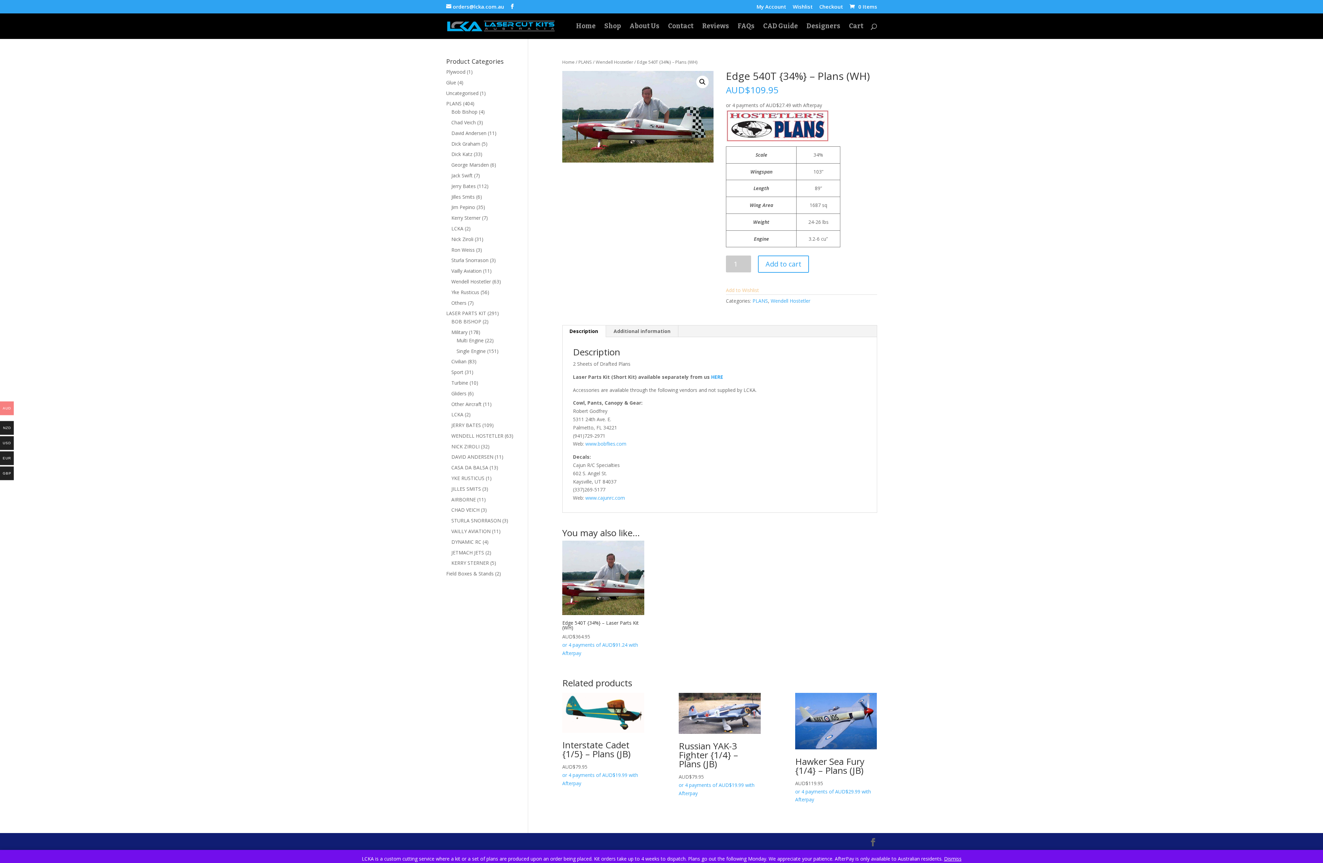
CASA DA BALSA (469, 467)
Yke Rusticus (465, 292)
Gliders (458, 393)
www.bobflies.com (605, 443)
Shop (612, 27)
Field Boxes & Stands (470, 573)
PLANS (585, 62)
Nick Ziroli (462, 239)
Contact (681, 27)
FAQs (746, 27)
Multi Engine (470, 340)
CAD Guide (780, 27)
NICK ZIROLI (465, 446)
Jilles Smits (463, 197)
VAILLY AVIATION (471, 531)
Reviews (715, 27)
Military (459, 332)
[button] (702, 82)
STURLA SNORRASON (476, 520)
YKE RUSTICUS (467, 478)
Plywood (455, 72)
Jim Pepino (463, 207)
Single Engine (471, 351)
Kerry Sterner (466, 218)
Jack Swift (462, 175)
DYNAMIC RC (466, 542)
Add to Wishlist (742, 290)
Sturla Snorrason (470, 260)
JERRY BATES (466, 425)
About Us (644, 27)
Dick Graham (465, 144)
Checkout (831, 7)
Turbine (459, 382)
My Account (771, 7)
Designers (823, 27)
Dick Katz (461, 154)
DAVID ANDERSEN (472, 457)
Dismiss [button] (953, 858)
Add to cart (783, 264)
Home (586, 27)
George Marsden (470, 165)
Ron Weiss (463, 250)
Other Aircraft (466, 404)
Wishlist (803, 7)
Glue (451, 82)
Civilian (458, 361)
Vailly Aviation (466, 271)
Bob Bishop (464, 111)
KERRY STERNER (470, 563)
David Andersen (468, 133)
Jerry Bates (463, 186)
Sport (457, 372)
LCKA (457, 228)
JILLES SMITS (466, 489)
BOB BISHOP (466, 321)
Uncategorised (462, 93)
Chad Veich (463, 122)
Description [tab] (584, 331)
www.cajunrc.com (605, 498)
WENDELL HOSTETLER (477, 436)
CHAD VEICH (465, 510)
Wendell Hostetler (614, 62)
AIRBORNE (463, 499)
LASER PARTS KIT (466, 313)
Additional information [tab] (642, 331)
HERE (717, 377)
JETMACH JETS (467, 552)
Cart (856, 27)
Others (458, 303)
